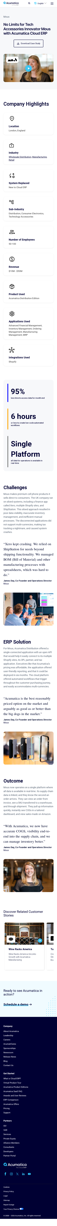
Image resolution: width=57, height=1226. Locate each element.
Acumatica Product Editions (15, 1087)
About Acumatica (11, 1031)
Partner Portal (9, 1156)
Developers (8, 1151)
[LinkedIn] (23, 1174)
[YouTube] (29, 1174)
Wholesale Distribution (20, 157)
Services (7, 1134)
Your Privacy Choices (11, 1209)
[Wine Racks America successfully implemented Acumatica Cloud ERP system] (24, 934)
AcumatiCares (9, 1044)
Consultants (8, 1147)
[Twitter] (17, 1174)
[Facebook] (5, 1174)
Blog (5, 1061)
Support (6, 1112)
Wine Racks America (20, 949)
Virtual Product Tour (12, 1083)
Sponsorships (9, 1048)
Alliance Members (11, 1143)
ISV (4, 1126)
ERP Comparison (10, 1100)
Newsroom (8, 1052)
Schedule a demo (15, 1004)
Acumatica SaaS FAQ (12, 1091)
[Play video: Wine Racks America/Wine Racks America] (40, 940)
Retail (11, 160)
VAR (5, 1130)
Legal (5, 1196)
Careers (6, 1040)
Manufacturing (39, 157)
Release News (9, 1057)
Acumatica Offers (11, 1104)
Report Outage (8, 1205)
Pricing (6, 1108)
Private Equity (9, 1138)
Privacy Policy (8, 1191)
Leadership (8, 1035)
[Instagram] (11, 1174)
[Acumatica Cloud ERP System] (15, 1167)
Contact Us (8, 1065)
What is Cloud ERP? (12, 1078)
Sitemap (6, 1200)
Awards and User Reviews (14, 1095)
